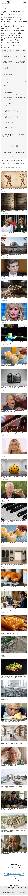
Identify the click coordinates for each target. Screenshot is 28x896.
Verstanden (3, 893)
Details (24, 892)
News (9, 876)
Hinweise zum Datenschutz (11, 881)
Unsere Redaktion (10, 883)
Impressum (19, 876)
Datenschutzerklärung (13, 878)
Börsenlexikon (14, 864)
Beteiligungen (4, 8)
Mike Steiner (18, 883)
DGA (8, 8)
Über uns (20, 881)
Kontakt (13, 876)
